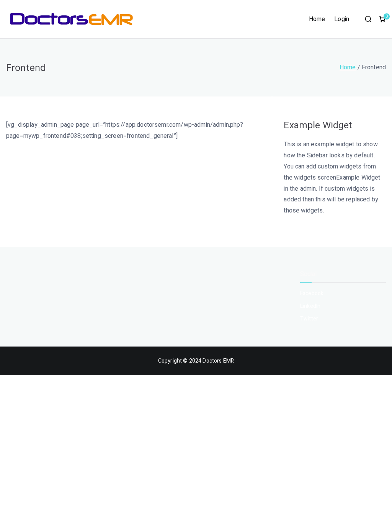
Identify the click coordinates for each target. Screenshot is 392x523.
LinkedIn (310, 306)
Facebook (311, 293)
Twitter (309, 319)
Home (317, 19)
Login (341, 19)
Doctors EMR (218, 361)
